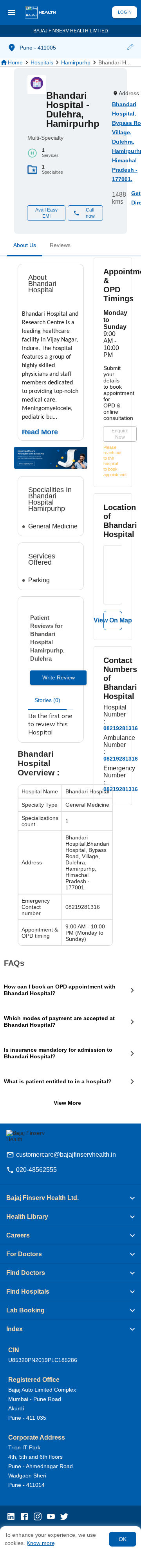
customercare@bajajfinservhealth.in (66, 1154)
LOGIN (125, 12)
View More (67, 1103)
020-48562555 (36, 1169)
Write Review (58, 677)
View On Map (112, 620)
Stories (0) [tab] (47, 700)
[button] (130, 47)
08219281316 (120, 728)
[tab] (24, 246)
